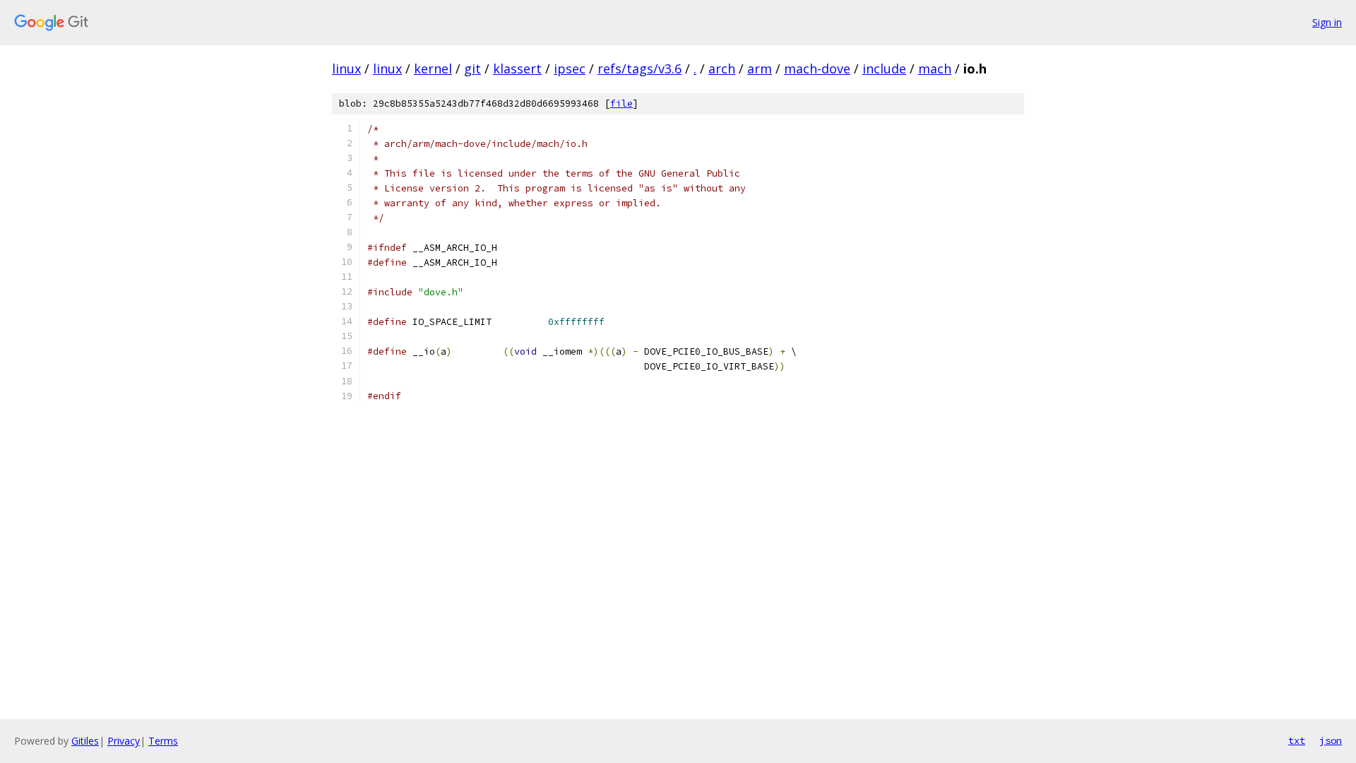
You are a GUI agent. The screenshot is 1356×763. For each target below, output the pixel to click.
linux (346, 68)
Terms (163, 740)
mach (934, 68)
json (1330, 740)
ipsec (569, 68)
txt (1296, 740)
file (621, 103)
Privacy (123, 740)
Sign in (1327, 22)
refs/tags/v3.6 (639, 68)
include (884, 68)
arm (759, 68)
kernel (433, 68)
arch (721, 68)
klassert (517, 68)
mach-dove (817, 68)
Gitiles (85, 740)
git (472, 68)
